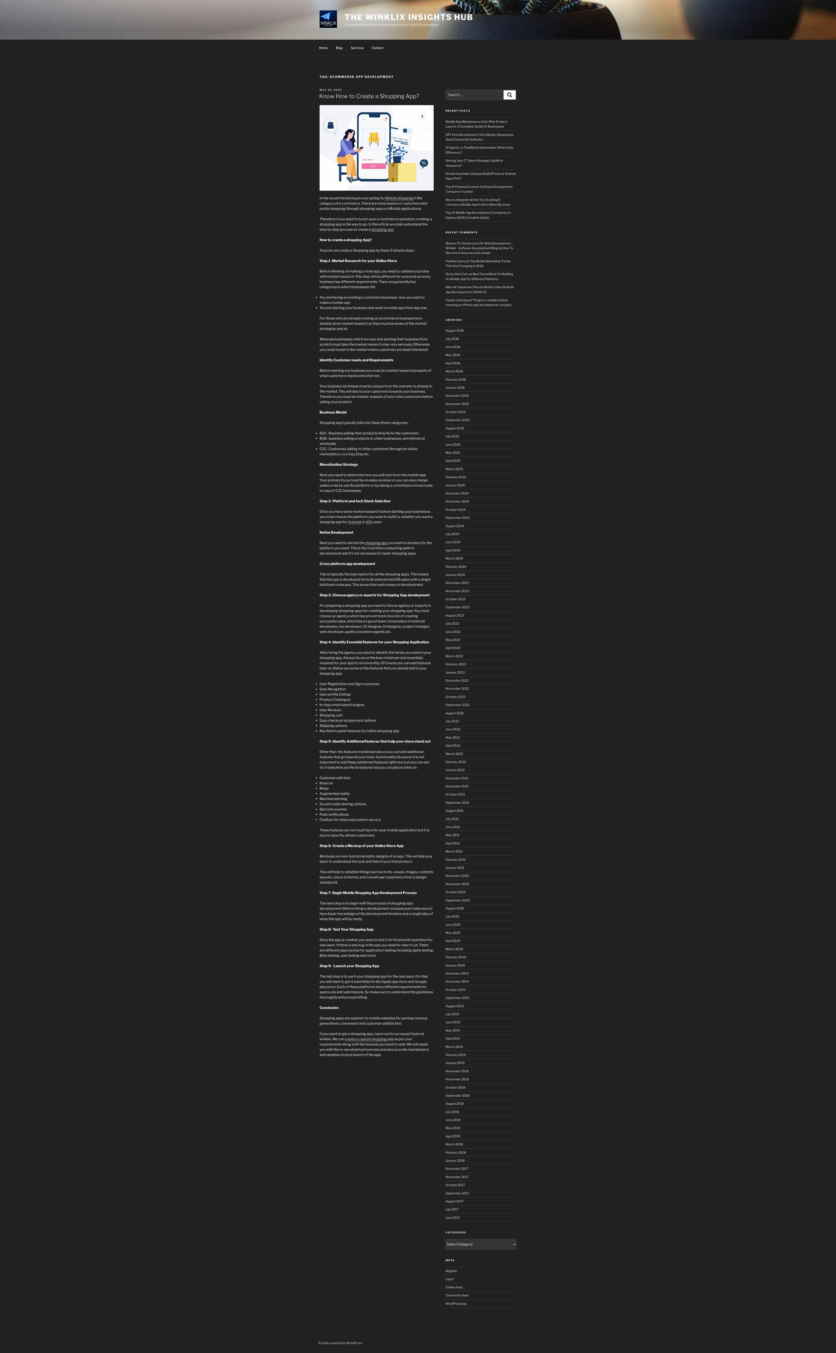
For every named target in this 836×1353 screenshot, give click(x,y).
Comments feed (457, 1295)
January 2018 (455, 1160)
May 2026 (453, 355)
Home (323, 48)
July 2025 (452, 436)
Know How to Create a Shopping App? (369, 96)
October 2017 (455, 1185)
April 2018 (453, 1136)
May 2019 (453, 1030)
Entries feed (454, 1287)
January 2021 (455, 867)
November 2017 (457, 1177)
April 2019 (453, 1038)
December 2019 (457, 973)
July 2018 (452, 1112)
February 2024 (456, 566)
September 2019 (457, 998)
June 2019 (453, 1022)
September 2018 (457, 1095)
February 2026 (456, 379)
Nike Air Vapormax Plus (462, 287)
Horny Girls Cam (457, 274)
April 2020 (453, 941)
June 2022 (453, 729)
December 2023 (457, 583)
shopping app (382, 229)
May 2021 (453, 835)
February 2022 (456, 762)
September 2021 (457, 802)
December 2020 (457, 875)
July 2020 (452, 916)
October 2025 (455, 412)
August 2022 (455, 713)
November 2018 (457, 1079)
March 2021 (454, 851)
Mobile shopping (399, 198)
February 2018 (456, 1152)
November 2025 (457, 404)
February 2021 (456, 859)
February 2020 (456, 957)
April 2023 (453, 648)
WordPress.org (456, 1303)
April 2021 (453, 843)
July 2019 (452, 1014)
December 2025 (457, 395)
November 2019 (457, 981)
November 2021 (457, 786)
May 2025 (453, 452)
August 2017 (455, 1201)
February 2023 (456, 664)
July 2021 (452, 819)
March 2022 (454, 754)
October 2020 (456, 892)
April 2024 (453, 550)
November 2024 (457, 501)
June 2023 (453, 632)
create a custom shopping (366, 1039)
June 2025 (453, 444)
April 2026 (453, 363)
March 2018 (454, 1144)
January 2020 (455, 965)
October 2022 (455, 697)
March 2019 (454, 1047)
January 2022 (455, 770)
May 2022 (453, 737)
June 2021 (453, 827)
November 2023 (457, 591)
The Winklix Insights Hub (409, 17)
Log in (450, 1279)
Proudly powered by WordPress (340, 1343)
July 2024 (452, 534)
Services (357, 48)
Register (451, 1271)
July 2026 (452, 339)
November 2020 (457, 884)
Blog (339, 48)
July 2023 (452, 623)
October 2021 (455, 794)
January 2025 (455, 485)
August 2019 (455, 1006)
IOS (369, 522)
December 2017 (457, 1168)
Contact (378, 48)
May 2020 (453, 932)
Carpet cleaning (457, 300)
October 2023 (455, 599)
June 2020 (453, 924)
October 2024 (455, 509)
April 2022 (453, 745)
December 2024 (457, 493)
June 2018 (453, 1120)
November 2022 (457, 688)
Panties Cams (455, 261)
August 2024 (455, 526)
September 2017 (457, 1193)
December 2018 (457, 1071)
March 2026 (454, 371)
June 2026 (453, 347)
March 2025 (454, 469)
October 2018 (455, 1087)
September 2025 (458, 420)
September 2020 (458, 900)
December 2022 (457, 680)
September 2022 (457, 705)
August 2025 (455, 428)
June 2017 (453, 1217)
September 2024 (458, 517)
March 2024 (454, 558)
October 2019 (455, 990)
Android (354, 522)
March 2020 (454, 949)
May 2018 (453, 1128)
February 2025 (456, 477)
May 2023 (453, 640)
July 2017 (452, 1209)
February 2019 (456, 1055)
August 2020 (455, 908)
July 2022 (452, 721)
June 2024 (453, 542)
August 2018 (455, 1103)
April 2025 (453, 460)
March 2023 (454, 656)
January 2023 (455, 672)
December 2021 (457, 778)
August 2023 (455, 615)
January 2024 (455, 574)
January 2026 (455, 387)
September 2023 (458, 607)
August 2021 (455, 810)
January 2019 (455, 1063)
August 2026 (455, 330)
